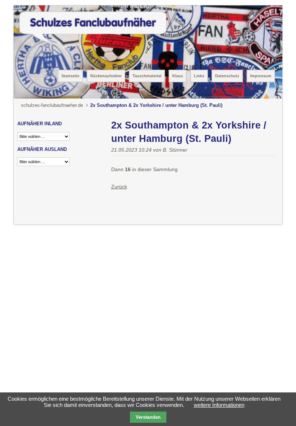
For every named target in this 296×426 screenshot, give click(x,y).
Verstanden (148, 417)
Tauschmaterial (146, 76)
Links (199, 76)
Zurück (119, 187)
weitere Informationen (219, 405)
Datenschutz (227, 76)
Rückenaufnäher (106, 76)
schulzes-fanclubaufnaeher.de (52, 105)
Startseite (70, 76)
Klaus (177, 76)
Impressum (260, 76)
